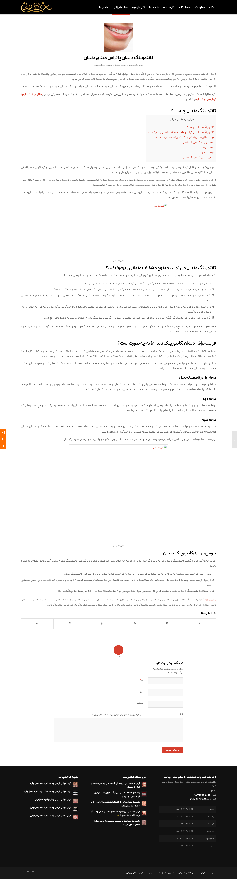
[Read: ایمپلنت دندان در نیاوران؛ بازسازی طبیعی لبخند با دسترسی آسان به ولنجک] (144, 785)
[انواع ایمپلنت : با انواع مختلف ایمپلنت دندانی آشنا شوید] (234, 439)
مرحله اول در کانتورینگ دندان (198, 142)
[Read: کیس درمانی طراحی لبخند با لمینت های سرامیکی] (75, 785)
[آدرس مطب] (5, 446)
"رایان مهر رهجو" (131, 872)
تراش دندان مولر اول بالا (186, 605)
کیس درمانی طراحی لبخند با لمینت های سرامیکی (50, 783)
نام (141, 680)
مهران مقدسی (148, 872)
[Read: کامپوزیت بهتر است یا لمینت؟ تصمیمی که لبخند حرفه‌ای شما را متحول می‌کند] (144, 822)
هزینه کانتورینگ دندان (57, 605)
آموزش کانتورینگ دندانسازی (190, 600)
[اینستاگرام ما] (5, 432)
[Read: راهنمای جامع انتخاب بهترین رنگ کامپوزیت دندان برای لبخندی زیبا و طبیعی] (144, 794)
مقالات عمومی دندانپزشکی (106, 65)
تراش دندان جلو (35, 600)
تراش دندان (169, 600)
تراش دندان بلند (53, 600)
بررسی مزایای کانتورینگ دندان (198, 157)
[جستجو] (94, 7)
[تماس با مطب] (5, 439)
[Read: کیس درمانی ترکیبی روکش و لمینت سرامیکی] (75, 801)
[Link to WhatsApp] (23, 871)
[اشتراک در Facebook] (199, 624)
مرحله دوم (208, 147)
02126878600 (198, 799)
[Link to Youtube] (37, 624)
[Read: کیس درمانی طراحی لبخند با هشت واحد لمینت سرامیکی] (75, 793)
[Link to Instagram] (33, 871)
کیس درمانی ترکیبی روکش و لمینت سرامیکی (53, 799)
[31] (118, 37)
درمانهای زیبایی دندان (130, 65)
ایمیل (140, 691)
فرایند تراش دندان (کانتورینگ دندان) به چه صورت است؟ (184, 137)
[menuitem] (211, 7)
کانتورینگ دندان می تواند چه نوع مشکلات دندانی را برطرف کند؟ (181, 132)
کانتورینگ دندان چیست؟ (200, 127)
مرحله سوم (208, 152)
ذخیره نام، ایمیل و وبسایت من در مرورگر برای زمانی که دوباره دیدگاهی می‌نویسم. (117, 715)
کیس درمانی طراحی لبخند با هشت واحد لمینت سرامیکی (47, 791)
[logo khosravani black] (36, 7)
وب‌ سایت (140, 703)
